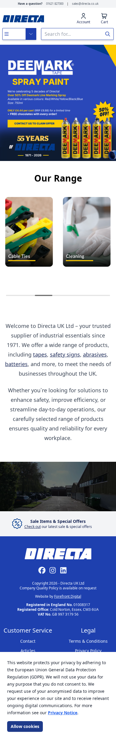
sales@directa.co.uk (85, 4)
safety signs (65, 354)
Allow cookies (25, 726)
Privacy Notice (62, 712)
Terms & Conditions (88, 641)
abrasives (95, 354)
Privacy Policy (88, 650)
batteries (16, 364)
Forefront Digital (67, 596)
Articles (28, 650)
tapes (40, 354)
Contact (27, 641)
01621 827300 (54, 4)
